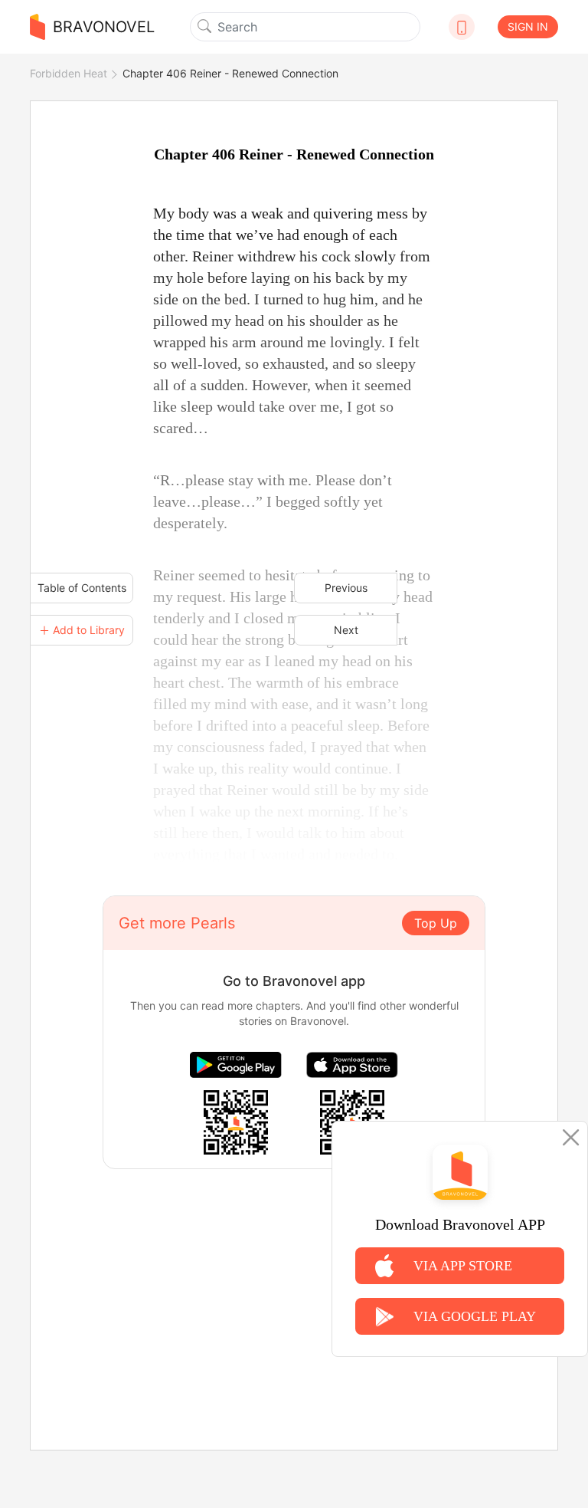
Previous (346, 587)
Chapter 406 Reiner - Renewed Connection (230, 73)
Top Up (435, 923)
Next (346, 629)
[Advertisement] (294, 1276)
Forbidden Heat (68, 73)
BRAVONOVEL (104, 27)
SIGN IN (528, 26)
